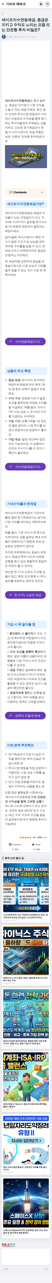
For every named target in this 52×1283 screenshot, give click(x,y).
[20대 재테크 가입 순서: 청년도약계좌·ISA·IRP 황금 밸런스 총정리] (26, 1076)
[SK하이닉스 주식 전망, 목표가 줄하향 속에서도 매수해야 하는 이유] (26, 950)
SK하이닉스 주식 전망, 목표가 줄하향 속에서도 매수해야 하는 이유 (25, 979)
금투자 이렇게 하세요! (27, 716)
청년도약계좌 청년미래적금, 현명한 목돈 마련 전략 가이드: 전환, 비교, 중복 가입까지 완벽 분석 (25, 1042)
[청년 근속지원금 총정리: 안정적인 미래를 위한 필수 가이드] (26, 1139)
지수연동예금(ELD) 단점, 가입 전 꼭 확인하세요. (25, 467)
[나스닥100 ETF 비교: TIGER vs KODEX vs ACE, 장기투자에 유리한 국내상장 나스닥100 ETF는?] (26, 887)
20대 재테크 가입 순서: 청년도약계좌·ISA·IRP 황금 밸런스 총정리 (25, 1105)
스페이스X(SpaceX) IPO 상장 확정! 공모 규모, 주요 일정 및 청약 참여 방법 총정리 (25, 1231)
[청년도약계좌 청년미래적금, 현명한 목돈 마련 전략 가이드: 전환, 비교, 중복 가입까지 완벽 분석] (26, 1013)
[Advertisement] (26, 70)
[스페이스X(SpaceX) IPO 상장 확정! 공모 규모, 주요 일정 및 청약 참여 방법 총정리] (26, 1203)
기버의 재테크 (16, 4)
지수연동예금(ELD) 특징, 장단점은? (27, 342)
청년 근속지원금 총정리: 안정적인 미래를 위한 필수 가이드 (25, 1168)
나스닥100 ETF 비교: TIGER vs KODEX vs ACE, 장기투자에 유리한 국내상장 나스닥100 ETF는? (25, 916)
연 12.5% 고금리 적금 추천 (27, 596)
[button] (4, 4)
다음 (6, 1269)
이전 (46, 1269)
